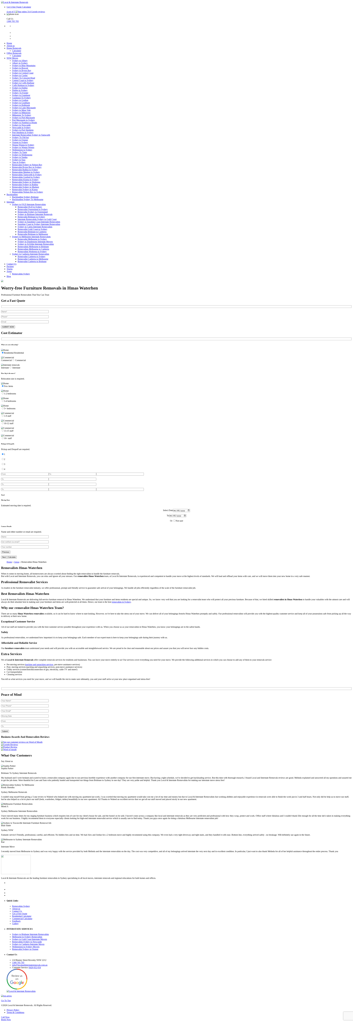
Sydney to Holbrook (21, 105)
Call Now (5, 1017)
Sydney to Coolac (20, 75)
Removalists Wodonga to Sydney (32, 251)
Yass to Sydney (19, 162)
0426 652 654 (35, 967)
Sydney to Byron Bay (21, 70)
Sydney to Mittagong (21, 112)
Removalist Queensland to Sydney (33, 209)
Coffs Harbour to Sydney (23, 85)
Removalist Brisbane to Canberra (32, 232)
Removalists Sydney (21, 274)
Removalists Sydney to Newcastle (27, 942)
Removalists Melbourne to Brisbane (33, 246)
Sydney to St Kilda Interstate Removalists (36, 244)
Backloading (12, 194)
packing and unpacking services (39, 664)
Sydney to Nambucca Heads (24, 122)
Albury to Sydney (20, 63)
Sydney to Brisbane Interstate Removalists (30, 934)
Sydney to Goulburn (21, 103)
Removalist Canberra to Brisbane (32, 261)
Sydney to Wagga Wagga (23, 147)
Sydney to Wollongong (22, 155)
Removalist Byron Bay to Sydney (27, 167)
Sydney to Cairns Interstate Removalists (35, 227)
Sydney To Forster (20, 93)
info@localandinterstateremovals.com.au (29, 965)
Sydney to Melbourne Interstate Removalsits (31, 236)
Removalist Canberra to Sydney (31, 256)
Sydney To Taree (19, 152)
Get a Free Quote (19, 913)
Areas (9, 271)
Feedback (16, 921)
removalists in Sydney (121, 602)
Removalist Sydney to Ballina (25, 184)
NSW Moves (12, 58)
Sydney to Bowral (20, 68)
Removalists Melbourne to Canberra (33, 249)
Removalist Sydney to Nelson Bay (27, 165)
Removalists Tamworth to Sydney (27, 174)
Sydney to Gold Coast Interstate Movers (29, 939)
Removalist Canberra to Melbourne (33, 259)
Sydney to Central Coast (22, 73)
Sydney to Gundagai (21, 95)
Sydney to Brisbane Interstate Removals (35, 214)
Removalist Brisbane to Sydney (31, 217)
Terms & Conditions (15, 1012)
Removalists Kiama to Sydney (25, 179)
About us (11, 46)
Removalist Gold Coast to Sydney (32, 229)
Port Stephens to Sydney (23, 132)
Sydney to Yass (18, 160)
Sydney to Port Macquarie (23, 117)
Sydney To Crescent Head (23, 78)
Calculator (26, 7)
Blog (9, 276)
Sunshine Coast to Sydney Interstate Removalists (39, 224)
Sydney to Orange (20, 140)
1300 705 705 (13, 21)
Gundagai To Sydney (21, 98)
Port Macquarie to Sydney (23, 120)
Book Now (6, 1019)
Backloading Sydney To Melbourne (27, 199)
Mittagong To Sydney (21, 115)
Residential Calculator (21, 916)
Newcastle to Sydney (21, 127)
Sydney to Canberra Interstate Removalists (30, 254)
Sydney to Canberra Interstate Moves (28, 944)
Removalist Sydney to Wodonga (26, 182)
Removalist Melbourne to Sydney (32, 239)
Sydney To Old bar (20, 137)
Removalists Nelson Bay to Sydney (27, 192)
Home (9, 43)
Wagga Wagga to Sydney (23, 145)
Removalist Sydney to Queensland (33, 212)
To (168, 515)
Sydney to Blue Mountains (23, 65)
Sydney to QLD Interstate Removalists (29, 204)
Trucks (10, 269)
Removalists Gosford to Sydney (26, 177)
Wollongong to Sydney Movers (25, 947)
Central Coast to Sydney (22, 80)
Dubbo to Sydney (20, 90)
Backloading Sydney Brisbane (25, 197)
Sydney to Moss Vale (21, 110)
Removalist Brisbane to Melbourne (33, 234)
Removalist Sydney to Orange (25, 949)
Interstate (10, 202)
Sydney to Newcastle (21, 125)
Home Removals (14, 48)
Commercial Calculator (22, 918)
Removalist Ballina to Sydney (25, 170)
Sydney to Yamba (19, 157)
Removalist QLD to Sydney (30, 207)
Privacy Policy (13, 1010)
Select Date (168, 510)
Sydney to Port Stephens (23, 130)
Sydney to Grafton (20, 100)
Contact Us (11, 264)
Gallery (15, 923)
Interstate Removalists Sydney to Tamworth (31, 135)
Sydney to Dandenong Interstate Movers (35, 241)
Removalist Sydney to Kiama (25, 189)
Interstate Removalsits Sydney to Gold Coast (37, 219)
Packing (10, 266)
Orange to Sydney (20, 142)
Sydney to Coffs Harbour (23, 83)
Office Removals (14, 53)
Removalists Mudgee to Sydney (26, 172)
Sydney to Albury (20, 60)
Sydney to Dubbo (20, 88)
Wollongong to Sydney (22, 150)
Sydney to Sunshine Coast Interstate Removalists (39, 222)
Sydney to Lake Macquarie (24, 108)
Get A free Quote (14, 7)
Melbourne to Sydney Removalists (27, 937)
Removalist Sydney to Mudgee (25, 187)
